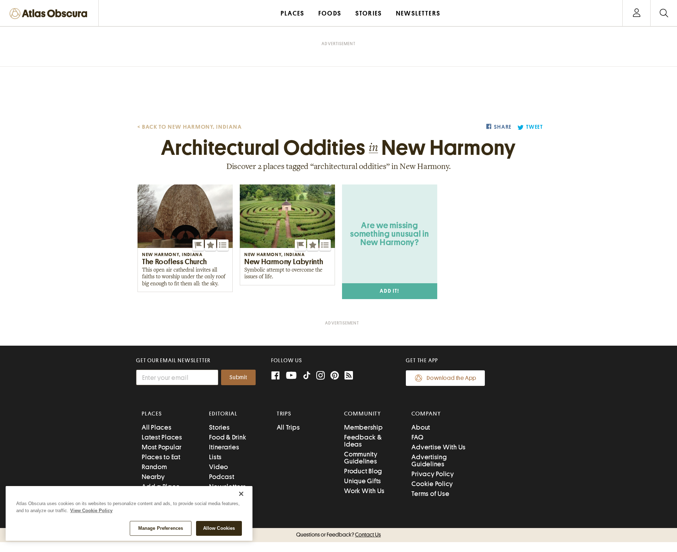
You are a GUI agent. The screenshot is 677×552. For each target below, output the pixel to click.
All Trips (288, 427)
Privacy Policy (432, 474)
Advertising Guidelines (429, 460)
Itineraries (224, 447)
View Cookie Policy (91, 510)
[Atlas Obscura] (50, 14)
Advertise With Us (438, 447)
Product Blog (363, 471)
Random (154, 466)
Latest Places (162, 437)
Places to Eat (161, 457)
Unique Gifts (362, 481)
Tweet (534, 127)
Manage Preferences (160, 528)
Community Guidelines (361, 458)
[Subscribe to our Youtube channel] (291, 376)
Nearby (153, 476)
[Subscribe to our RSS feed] (348, 376)
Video (218, 466)
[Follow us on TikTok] (307, 377)
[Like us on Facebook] (275, 376)
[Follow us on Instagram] (320, 376)
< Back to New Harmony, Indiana (190, 127)
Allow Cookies (219, 528)
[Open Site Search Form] (664, 13)
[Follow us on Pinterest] (334, 376)
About (420, 427)
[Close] (241, 494)
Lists (215, 457)
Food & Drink (227, 437)
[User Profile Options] (636, 13)
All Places (157, 427)
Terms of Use (430, 493)
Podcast (221, 476)
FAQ (417, 437)
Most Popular (162, 447)
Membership (363, 427)
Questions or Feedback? (338, 535)
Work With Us (364, 490)
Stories (219, 427)
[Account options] (636, 13)
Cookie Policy (432, 483)
